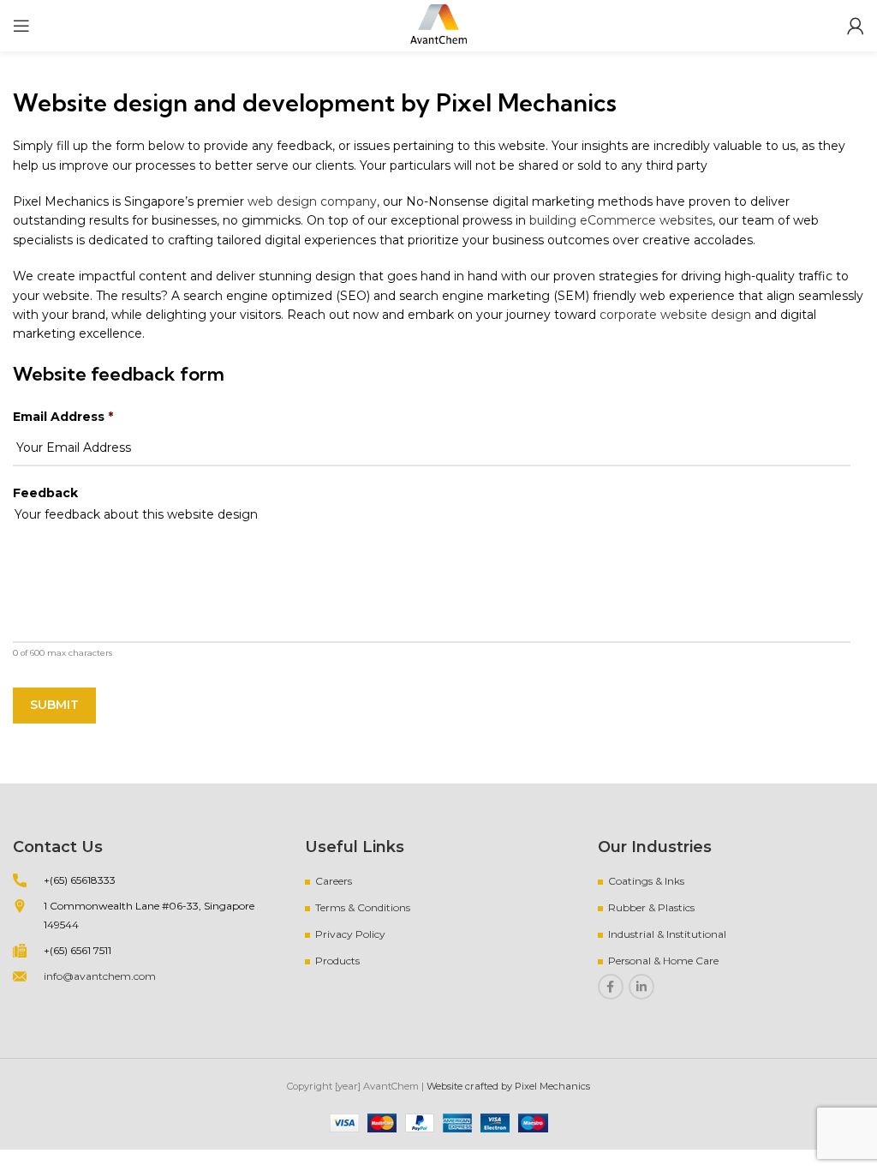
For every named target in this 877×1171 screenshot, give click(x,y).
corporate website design (675, 314)
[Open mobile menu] (21, 26)
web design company (312, 201)
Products (337, 960)
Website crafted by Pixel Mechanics (508, 1086)
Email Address (63, 416)
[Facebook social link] (610, 987)
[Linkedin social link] (641, 987)
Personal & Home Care (663, 960)
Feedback (45, 493)
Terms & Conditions (362, 907)
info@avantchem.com (100, 976)
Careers (333, 880)
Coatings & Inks (646, 880)
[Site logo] (438, 25)
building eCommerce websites (621, 220)
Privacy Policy (350, 934)
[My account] (855, 26)
